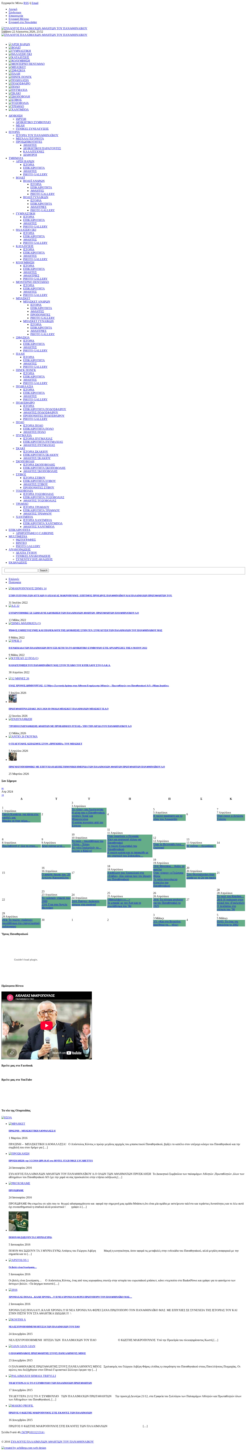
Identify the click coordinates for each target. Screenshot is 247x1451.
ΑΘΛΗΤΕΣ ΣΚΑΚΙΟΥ (37, 458)
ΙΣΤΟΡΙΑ (14, 132)
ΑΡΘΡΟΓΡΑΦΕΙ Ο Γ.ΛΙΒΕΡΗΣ (35, 533)
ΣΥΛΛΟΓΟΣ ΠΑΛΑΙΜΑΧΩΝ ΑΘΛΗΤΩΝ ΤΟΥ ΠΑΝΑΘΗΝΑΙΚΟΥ (52, 1441)
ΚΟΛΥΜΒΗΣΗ (25, 262)
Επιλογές (14, 579)
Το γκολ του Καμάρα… (230, 896)
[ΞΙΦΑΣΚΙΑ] (17, 70)
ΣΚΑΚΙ (20, 448)
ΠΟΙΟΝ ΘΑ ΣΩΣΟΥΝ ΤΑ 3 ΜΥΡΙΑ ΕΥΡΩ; (30, 1237)
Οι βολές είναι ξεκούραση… (23, 1267)
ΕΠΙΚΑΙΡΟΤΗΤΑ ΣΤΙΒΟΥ (39, 481)
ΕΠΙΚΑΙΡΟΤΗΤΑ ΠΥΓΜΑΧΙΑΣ (43, 441)
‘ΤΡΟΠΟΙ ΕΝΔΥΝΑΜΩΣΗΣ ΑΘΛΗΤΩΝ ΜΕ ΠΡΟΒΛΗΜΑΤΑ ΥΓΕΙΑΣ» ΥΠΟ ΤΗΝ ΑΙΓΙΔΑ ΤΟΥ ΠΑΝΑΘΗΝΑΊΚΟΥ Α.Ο (70, 726)
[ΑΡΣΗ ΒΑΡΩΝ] (19, 44)
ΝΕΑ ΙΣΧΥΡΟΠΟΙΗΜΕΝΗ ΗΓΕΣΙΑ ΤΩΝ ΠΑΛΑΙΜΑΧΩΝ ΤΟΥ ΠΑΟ (44, 1326)
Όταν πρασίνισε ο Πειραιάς (123, 836)
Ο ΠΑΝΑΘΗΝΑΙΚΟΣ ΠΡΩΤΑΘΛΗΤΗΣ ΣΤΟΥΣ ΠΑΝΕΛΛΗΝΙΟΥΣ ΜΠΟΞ (47, 1353)
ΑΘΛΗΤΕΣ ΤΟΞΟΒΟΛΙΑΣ (39, 500)
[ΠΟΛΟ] (14, 86)
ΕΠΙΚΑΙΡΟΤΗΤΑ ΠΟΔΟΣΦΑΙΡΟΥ (44, 409)
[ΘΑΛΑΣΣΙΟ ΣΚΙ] (20, 54)
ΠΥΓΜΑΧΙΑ (24, 435)
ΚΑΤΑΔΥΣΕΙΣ (24, 246)
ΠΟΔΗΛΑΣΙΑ (24, 386)
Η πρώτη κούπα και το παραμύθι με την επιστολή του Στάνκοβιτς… (127, 854)
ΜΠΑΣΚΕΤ (23, 298)
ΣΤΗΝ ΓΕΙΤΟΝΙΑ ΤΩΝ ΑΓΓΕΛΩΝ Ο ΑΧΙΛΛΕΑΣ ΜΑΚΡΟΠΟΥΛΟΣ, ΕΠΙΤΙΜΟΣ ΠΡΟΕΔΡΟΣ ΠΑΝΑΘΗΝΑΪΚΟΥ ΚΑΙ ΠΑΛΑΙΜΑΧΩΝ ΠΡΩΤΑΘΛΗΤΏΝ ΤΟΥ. (90, 595)
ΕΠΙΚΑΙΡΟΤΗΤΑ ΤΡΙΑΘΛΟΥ (41, 510)
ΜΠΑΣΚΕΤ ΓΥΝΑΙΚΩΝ (38, 321)
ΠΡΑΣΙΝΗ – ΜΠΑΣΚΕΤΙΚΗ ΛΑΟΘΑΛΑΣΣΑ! (32, 1130)
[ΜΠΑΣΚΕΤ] (17, 67)
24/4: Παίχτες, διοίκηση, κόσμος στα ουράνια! (86, 903)
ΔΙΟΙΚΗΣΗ (16, 115)
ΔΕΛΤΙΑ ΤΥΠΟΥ (26, 552)
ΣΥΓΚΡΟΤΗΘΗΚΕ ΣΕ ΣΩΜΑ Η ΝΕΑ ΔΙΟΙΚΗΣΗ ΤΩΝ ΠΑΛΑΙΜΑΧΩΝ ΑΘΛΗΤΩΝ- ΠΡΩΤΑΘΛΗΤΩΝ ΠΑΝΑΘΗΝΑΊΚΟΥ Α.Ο (74, 613)
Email (35, 3)
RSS (26, 3)
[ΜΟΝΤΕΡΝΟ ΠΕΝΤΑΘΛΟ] (27, 63)
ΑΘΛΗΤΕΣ (30, 145)
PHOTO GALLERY (35, 174)
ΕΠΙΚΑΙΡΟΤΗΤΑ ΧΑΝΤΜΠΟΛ (43, 523)
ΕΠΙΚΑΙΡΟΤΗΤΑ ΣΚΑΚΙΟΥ (41, 454)
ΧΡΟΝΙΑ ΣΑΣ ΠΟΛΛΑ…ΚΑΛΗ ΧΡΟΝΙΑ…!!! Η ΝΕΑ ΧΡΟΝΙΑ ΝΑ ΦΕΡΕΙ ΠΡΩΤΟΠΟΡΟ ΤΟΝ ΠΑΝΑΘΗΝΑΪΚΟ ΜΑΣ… (70, 1297)
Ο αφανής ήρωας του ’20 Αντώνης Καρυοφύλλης (56, 876)
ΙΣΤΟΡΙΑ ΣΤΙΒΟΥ (34, 477)
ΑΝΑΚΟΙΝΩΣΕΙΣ (20, 549)
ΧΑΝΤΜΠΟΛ (24, 516)
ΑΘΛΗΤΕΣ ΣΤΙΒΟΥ (35, 484)
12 (36, 1432)
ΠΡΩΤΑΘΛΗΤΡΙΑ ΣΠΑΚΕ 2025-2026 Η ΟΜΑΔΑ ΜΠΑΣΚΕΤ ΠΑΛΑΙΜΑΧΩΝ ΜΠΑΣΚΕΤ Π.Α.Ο (58, 708)
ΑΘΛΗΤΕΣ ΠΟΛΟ (34, 432)
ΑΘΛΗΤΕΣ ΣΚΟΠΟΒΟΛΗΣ (40, 471)
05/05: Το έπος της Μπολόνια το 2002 (227, 923)
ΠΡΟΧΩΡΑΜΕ (16, 1190)
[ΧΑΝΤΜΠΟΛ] (19, 109)
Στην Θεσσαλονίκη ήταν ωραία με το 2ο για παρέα (201, 876)
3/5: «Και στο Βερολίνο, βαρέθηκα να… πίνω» (167, 923)
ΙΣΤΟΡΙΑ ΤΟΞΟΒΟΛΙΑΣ (38, 494)
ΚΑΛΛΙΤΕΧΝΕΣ (33, 151)
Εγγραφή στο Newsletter (23, 22)
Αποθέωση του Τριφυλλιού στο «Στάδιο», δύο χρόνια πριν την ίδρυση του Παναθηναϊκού (129, 876)
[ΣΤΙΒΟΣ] (15, 99)
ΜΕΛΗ (20, 125)
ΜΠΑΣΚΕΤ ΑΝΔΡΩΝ (36, 301)
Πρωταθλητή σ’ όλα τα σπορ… (20, 845)
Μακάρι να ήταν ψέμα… (16, 820)
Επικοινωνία (16, 15)
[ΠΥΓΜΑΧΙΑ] (18, 90)
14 (41, 1432)
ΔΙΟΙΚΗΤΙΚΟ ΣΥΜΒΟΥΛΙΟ (33, 122)
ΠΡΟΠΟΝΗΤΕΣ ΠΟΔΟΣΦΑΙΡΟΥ (44, 415)
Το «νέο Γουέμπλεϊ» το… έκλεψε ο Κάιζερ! (86, 849)
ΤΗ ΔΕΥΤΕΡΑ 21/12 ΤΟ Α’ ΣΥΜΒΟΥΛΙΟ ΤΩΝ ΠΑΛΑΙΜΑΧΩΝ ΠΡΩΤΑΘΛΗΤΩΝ (50, 1383)
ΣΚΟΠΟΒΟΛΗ (25, 461)
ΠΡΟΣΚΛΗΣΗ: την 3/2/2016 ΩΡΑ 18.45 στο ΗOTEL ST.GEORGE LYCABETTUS (51, 1160)
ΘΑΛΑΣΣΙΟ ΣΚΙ (26, 229)
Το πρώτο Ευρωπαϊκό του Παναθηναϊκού (122, 847)
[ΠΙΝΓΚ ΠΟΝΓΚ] (20, 76)
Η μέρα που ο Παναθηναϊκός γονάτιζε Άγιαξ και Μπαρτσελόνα (88, 816)
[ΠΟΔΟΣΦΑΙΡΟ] (19, 83)
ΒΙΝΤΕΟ (21, 542)
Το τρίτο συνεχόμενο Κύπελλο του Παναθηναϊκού (165, 882)
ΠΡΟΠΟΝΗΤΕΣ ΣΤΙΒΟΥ (38, 487)
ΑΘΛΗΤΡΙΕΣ (38, 207)
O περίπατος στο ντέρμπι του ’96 (226, 908)
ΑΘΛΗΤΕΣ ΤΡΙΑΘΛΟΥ (37, 513)
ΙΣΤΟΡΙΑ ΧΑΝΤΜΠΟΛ (37, 520)
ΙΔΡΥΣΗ (21, 118)
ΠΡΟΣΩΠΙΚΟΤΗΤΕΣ (29, 141)
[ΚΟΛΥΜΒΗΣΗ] (19, 60)
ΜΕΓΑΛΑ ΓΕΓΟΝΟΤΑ (30, 138)
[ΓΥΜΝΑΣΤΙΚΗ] (20, 50)
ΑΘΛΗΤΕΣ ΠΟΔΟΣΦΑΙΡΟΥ (40, 412)
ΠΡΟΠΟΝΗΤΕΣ (40, 314)
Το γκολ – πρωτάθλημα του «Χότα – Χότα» (87, 842)
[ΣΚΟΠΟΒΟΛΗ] (19, 96)
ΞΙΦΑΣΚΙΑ (23, 337)
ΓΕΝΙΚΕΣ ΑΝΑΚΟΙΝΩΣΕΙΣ (33, 556)
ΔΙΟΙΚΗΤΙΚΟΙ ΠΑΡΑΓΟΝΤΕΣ (42, 148)
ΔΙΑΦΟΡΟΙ (30, 154)
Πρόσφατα (15, 582)
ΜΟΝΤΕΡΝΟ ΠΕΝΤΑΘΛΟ (32, 282)
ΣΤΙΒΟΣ (21, 474)
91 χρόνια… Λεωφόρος (200, 845)
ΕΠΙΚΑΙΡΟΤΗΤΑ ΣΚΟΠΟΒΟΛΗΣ (44, 467)
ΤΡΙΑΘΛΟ (22, 503)
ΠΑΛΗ (20, 353)
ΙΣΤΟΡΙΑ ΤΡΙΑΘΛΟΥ (36, 507)
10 (30, 1432)
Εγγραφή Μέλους (19, 18)
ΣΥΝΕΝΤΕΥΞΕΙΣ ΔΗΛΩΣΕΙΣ (34, 559)
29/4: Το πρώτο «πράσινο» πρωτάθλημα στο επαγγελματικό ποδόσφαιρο (21, 923)
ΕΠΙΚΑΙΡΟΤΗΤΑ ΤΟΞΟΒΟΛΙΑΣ (43, 497)
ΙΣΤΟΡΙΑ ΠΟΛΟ (33, 425)
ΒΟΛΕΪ (20, 177)
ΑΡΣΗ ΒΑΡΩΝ (25, 161)
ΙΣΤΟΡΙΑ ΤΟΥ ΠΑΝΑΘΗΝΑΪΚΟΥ (37, 135)
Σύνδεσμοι (15, 12)
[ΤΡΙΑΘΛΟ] (16, 106)
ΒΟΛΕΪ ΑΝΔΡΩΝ (34, 180)
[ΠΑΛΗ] (14, 73)
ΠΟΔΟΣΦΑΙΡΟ (25, 402)
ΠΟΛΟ (20, 422)
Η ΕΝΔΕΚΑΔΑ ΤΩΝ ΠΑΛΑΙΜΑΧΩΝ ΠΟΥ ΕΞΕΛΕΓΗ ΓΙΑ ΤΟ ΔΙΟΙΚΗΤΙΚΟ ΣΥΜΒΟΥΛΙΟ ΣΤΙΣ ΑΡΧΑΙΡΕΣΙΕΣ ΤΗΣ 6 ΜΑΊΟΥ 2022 (78, 647)
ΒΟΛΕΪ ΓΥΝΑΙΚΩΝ (35, 197)
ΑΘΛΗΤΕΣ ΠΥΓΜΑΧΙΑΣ (39, 445)
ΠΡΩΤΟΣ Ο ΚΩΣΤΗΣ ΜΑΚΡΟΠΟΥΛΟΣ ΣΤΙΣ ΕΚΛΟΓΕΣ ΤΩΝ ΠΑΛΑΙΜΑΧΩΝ (50, 1412)
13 (38, 1432)
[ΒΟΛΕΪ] (14, 47)
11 (33, 1432)
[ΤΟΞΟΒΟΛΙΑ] (19, 103)
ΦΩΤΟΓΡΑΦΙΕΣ (26, 539)
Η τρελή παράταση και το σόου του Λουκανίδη (167, 817)
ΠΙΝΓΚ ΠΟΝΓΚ (26, 370)
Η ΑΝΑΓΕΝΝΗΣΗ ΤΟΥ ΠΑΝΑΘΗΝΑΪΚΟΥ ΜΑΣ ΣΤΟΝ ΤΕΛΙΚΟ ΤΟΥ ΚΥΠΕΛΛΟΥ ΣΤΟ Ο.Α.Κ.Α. (59, 665)
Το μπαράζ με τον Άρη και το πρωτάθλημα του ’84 (124, 904)
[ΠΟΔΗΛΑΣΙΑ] (19, 80)
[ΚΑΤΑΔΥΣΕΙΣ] (19, 57)
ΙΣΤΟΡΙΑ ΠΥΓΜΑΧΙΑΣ (37, 438)
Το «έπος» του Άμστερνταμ (87, 809)
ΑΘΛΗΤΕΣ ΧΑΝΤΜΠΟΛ (39, 526)
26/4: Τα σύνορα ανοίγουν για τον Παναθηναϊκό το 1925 (168, 903)
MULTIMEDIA (18, 536)
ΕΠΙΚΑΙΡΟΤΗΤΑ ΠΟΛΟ (38, 428)
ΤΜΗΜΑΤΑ (16, 158)
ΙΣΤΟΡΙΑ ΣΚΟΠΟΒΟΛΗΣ (39, 464)
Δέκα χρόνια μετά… (53, 845)
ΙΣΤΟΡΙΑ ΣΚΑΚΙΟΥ (35, 451)
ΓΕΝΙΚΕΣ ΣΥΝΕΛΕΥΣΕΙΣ (32, 128)
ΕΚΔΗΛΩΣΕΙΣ (18, 562)
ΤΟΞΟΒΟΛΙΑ (24, 490)
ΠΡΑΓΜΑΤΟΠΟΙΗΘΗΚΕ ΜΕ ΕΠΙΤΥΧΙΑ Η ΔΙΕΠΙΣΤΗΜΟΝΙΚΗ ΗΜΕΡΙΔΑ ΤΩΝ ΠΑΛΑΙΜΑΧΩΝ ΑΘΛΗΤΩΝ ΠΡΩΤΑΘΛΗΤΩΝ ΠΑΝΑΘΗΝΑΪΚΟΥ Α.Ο (87, 766)
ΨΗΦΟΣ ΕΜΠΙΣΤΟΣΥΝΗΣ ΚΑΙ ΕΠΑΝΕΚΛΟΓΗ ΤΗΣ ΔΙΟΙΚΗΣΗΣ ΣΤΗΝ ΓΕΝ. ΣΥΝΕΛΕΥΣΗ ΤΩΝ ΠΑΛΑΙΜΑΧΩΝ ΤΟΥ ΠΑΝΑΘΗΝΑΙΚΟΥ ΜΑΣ (85, 630)
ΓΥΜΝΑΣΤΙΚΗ (25, 213)
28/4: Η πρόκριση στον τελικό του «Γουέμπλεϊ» (231, 901)
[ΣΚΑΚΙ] (15, 93)
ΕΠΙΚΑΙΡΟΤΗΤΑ (34, 167)
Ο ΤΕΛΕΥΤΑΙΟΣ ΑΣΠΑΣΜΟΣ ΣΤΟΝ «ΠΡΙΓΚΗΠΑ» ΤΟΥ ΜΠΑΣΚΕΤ (45, 743)
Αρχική (13, 9)
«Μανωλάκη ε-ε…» (118, 899)
